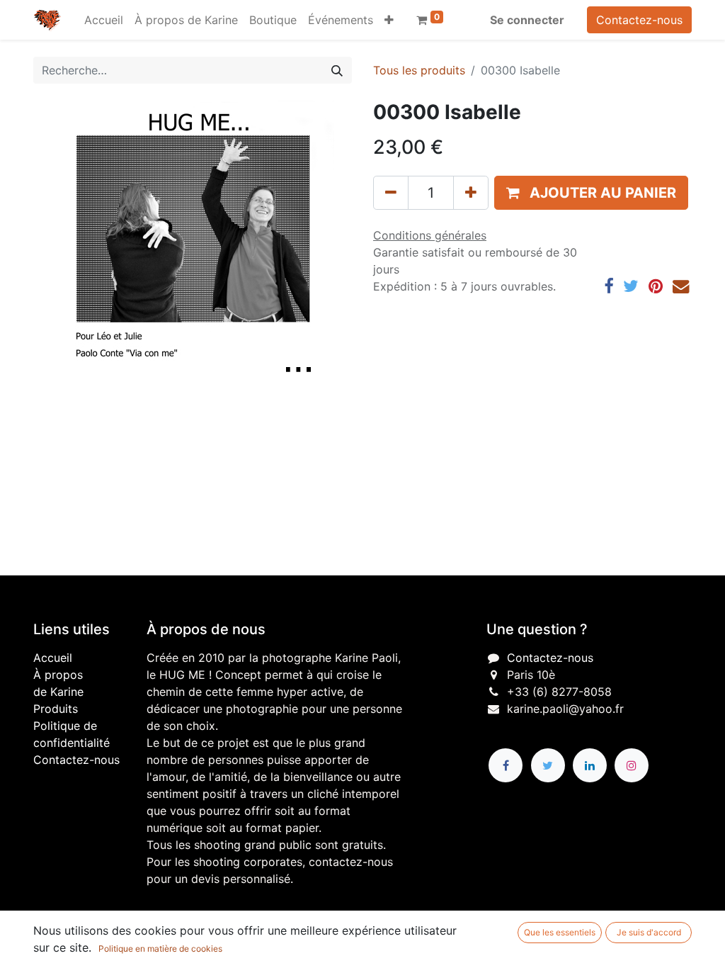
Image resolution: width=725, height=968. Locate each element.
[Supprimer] (391, 193)
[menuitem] (104, 20)
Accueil (52, 658)
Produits (55, 709)
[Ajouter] (471, 193)
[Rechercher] (337, 70)
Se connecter (527, 20)
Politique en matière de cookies (160, 948)
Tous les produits (419, 70)
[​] (506, 765)
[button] (389, 20)
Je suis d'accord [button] (649, 932)
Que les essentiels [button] (559, 932)
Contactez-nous (639, 20)
